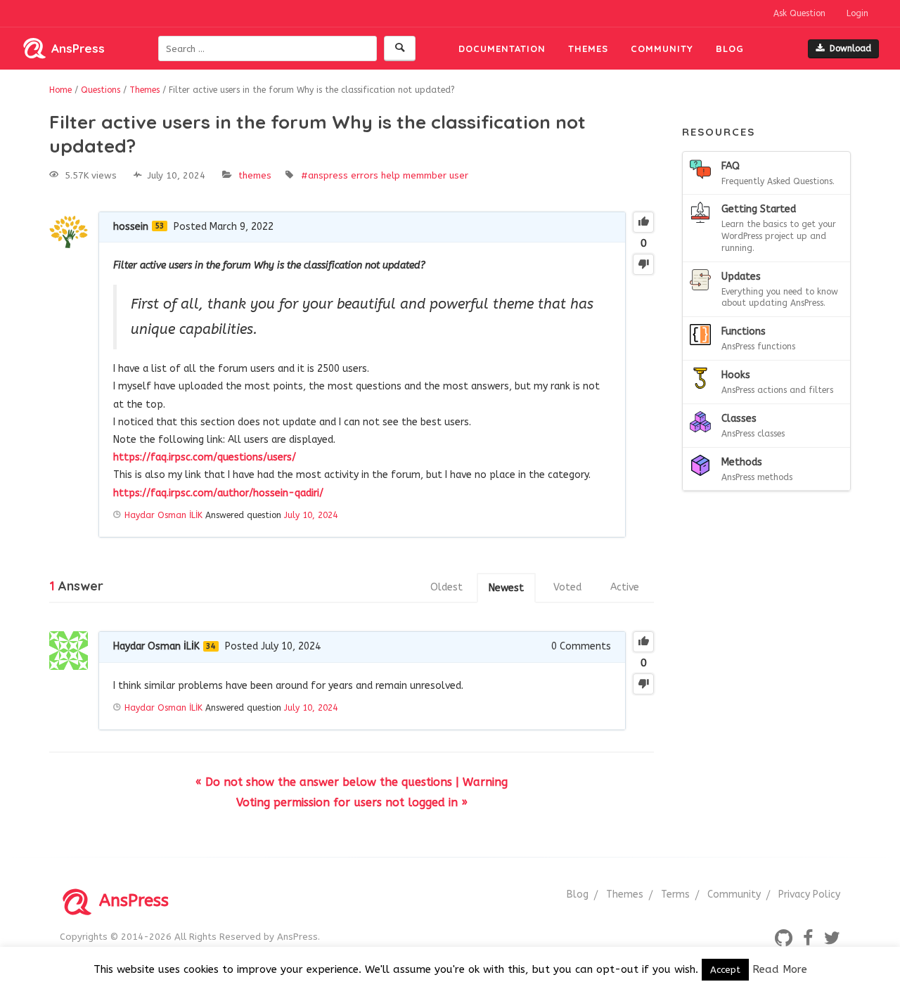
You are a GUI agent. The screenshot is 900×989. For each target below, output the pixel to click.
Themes (588, 48)
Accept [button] (725, 969)
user (458, 175)
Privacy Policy (809, 894)
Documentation (502, 48)
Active (624, 587)
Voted (567, 587)
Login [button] (857, 13)
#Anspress (324, 175)
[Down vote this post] (643, 264)
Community (662, 48)
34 (211, 646)
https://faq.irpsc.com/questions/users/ (204, 457)
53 (160, 226)
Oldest (446, 587)
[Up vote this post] (643, 222)
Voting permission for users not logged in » (352, 802)
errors (364, 175)
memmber (424, 175)
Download (850, 48)
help (390, 175)
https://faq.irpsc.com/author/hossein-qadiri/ (218, 493)
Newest (506, 588)
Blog (730, 48)
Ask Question (799, 13)
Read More (779, 969)
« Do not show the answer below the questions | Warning (351, 782)
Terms (675, 894)
